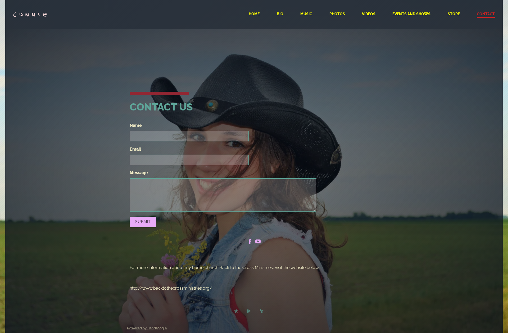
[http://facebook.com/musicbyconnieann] (250, 242)
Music (306, 14)
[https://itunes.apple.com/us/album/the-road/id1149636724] (236, 311)
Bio (280, 14)
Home (254, 14)
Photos (337, 14)
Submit (143, 222)
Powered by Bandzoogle (147, 328)
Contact (486, 14)
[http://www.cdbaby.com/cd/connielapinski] (262, 311)
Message (139, 172)
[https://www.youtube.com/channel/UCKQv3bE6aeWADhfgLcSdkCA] (258, 242)
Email (135, 149)
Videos (368, 14)
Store (454, 14)
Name (136, 125)
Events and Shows (411, 14)
